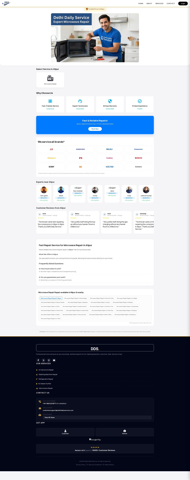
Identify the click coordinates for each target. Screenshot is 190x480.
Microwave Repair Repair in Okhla (50, 306)
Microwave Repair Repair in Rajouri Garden (53, 302)
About (149, 3)
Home (140, 3)
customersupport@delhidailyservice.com (58, 410)
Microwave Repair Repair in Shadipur (127, 310)
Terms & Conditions (95, 465)
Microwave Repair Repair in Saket (50, 314)
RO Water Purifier (44, 383)
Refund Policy (109, 465)
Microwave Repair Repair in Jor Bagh (127, 298)
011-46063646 (61, 403)
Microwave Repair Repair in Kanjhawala (127, 306)
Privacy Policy (81, 465)
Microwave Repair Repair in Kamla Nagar (75, 298)
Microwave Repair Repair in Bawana (78, 302)
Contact (171, 3)
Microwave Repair (46, 388)
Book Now (95, 129)
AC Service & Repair (46, 370)
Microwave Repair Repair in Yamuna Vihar (74, 314)
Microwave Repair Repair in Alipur (51, 298)
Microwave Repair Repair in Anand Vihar (77, 310)
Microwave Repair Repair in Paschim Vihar (102, 298)
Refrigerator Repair (45, 379)
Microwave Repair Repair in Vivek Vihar (102, 310)
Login (183, 3)
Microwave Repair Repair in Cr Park (50, 318)
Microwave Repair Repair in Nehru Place (100, 314)
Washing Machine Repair (47, 374)
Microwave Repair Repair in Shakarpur (125, 314)
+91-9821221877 (49, 403)
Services (159, 3)
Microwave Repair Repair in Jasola (100, 302)
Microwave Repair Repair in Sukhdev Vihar (101, 306)
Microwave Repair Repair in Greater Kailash (75, 306)
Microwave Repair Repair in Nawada (123, 302)
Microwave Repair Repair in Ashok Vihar (52, 310)
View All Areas (97, 417)
